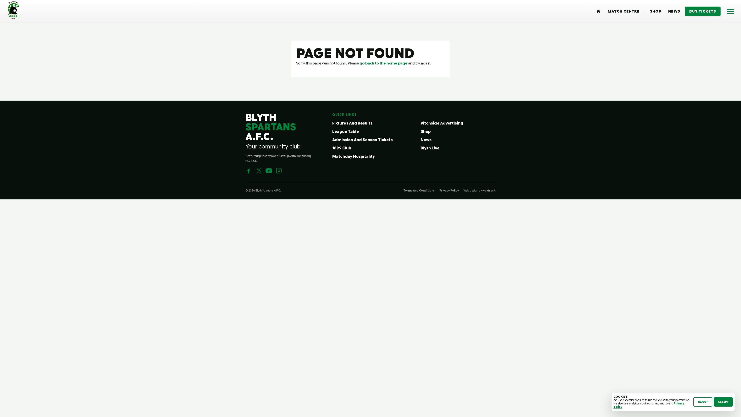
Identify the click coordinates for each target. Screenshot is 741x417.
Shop (426, 131)
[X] (258, 170)
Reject (703, 401)
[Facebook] (248, 170)
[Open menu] (730, 11)
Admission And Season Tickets (362, 139)
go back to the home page (383, 63)
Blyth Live (430, 148)
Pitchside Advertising (442, 123)
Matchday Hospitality (353, 156)
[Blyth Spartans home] (13, 11)
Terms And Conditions (419, 190)
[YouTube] (269, 170)
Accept (723, 401)
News (426, 139)
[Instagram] (279, 170)
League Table (345, 131)
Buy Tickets (702, 11)
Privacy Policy (449, 190)
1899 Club (341, 148)
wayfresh (489, 190)
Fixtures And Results (352, 123)
